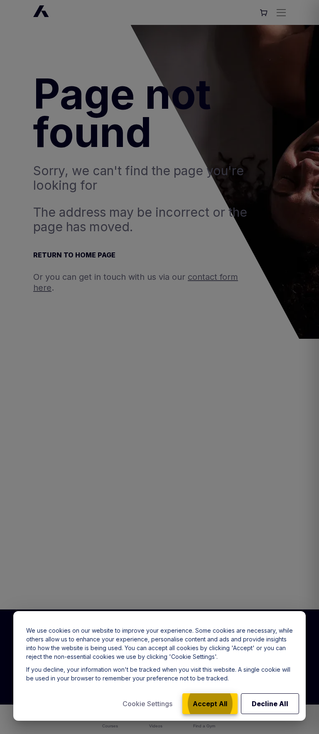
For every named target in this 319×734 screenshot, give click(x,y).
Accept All (210, 704)
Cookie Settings (147, 704)
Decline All (270, 704)
